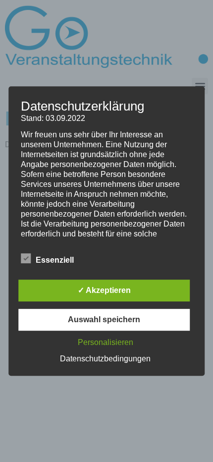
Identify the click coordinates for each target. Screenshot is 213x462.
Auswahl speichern (104, 319)
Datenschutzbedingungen (105, 358)
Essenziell (55, 260)
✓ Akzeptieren (104, 290)
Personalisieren (105, 342)
